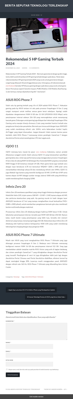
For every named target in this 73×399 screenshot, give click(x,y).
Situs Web (9, 360)
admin (24, 68)
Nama (8, 342)
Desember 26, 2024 (13, 68)
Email (8, 351)
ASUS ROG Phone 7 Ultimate (34, 277)
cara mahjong (41, 152)
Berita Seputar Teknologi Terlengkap (36, 5)
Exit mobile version (36, 397)
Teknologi (16, 277)
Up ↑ (65, 389)
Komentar (10, 321)
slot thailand (10, 86)
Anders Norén (56, 389)
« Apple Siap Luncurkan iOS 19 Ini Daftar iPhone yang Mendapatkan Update (31, 290)
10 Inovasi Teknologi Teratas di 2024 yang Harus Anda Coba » (46, 297)
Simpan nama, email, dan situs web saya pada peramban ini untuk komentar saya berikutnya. (33, 369)
